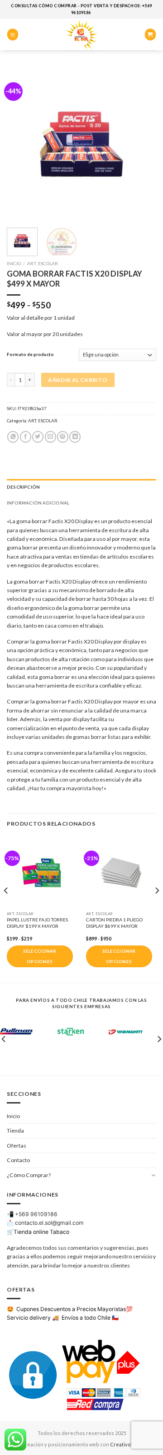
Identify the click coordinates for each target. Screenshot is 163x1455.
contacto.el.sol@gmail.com (49, 1222)
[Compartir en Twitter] (37, 437)
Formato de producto (30, 354)
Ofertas (16, 1145)
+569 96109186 (36, 1214)
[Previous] (21, 143)
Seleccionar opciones (40, 956)
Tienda (15, 1130)
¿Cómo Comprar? (29, 1175)
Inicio (14, 263)
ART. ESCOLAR (42, 263)
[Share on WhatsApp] (13, 437)
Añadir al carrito (77, 379)
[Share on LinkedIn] (75, 437)
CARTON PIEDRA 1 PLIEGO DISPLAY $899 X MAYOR (114, 922)
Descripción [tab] (23, 487)
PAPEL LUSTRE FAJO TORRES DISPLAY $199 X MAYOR (37, 922)
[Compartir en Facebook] (25, 437)
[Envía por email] (50, 437)
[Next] (142, 143)
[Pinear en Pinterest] (62, 437)
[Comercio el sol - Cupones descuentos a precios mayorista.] (81, 34)
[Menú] (12, 34)
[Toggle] (153, 1175)
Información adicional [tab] (38, 502)
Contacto (18, 1160)
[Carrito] (150, 34)
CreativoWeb (126, 1444)
